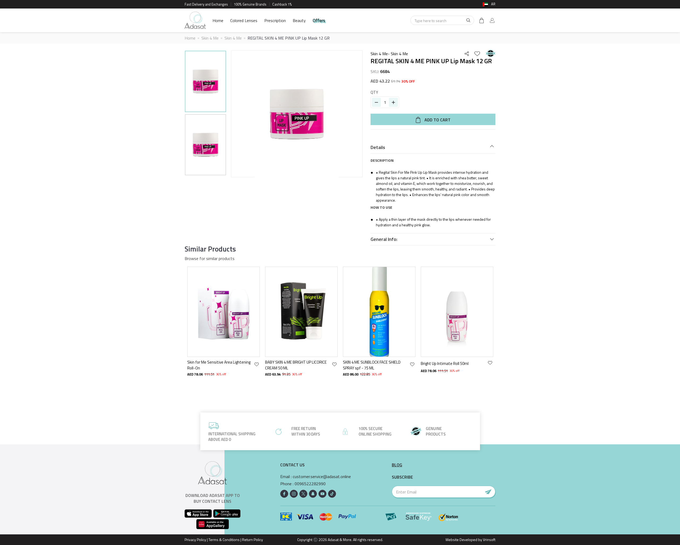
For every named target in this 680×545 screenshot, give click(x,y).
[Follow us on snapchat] (313, 494)
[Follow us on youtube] (322, 494)
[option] (205, 82)
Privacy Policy (195, 539)
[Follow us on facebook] (284, 494)
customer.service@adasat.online (322, 477)
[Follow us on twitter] (303, 494)
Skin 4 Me (210, 38)
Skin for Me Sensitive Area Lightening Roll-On (218, 365)
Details (378, 147)
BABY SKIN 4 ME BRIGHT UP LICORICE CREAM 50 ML (296, 365)
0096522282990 (310, 484)
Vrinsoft (488, 539)
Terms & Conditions (224, 539)
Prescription (275, 20)
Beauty (299, 20)
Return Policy (252, 539)
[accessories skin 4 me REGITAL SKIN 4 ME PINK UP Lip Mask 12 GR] (205, 81)
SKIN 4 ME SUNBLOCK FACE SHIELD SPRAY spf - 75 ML (372, 365)
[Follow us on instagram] (294, 494)
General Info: (384, 239)
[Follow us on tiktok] (332, 494)
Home (217, 20)
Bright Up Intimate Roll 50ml (445, 363)
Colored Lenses (243, 20)
